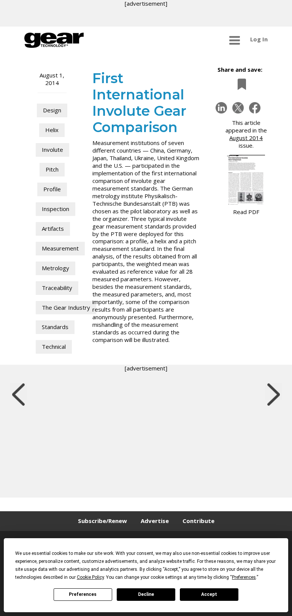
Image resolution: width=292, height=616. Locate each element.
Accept (209, 594)
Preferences (83, 594)
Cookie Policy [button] (90, 577)
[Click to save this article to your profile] (240, 84)
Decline (146, 594)
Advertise (155, 521)
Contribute (198, 521)
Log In (259, 39)
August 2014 (246, 138)
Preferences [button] (244, 577)
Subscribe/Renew (102, 521)
